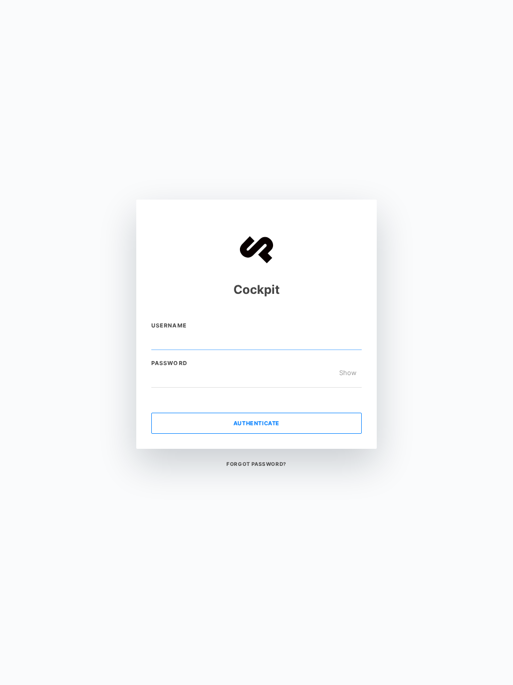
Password (169, 363)
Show (348, 373)
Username (169, 325)
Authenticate (256, 423)
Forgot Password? (256, 464)
